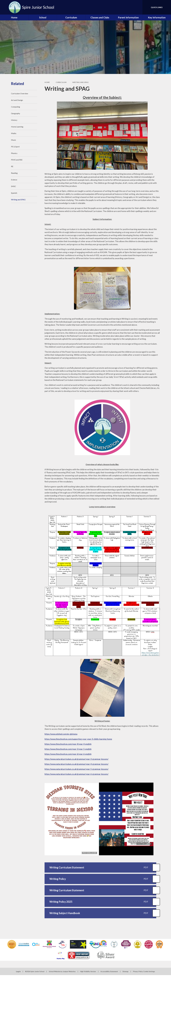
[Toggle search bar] (138, 7)
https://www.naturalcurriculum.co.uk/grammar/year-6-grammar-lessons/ (76, 774)
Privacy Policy (138, 971)
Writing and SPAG (80, 82)
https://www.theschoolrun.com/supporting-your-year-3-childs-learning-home (78, 739)
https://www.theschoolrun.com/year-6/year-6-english (68, 754)
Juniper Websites (69, 971)
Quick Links (157, 7)
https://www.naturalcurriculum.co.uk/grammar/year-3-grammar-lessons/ (76, 759)
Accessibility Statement (109, 971)
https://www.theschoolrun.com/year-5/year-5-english (68, 749)
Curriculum (61, 82)
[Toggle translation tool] (130, 7)
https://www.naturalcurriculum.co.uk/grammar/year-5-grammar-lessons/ (76, 769)
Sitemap (125, 971)
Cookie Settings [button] (149, 971)
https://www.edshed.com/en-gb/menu (61, 734)
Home (47, 82)
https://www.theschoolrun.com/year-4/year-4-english (68, 744)
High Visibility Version (88, 971)
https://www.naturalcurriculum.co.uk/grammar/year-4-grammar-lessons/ (76, 764)
